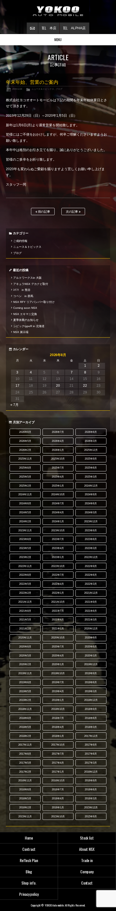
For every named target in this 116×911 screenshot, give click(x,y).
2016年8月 (25, 789)
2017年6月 (91, 753)
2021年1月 (58, 628)
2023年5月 (25, 548)
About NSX (87, 849)
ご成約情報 (20, 240)
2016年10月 (58, 780)
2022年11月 (25, 566)
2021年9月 (91, 601)
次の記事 (72, 211)
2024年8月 (25, 503)
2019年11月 (25, 673)
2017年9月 (91, 744)
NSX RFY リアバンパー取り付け (34, 301)
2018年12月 (91, 700)
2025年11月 (25, 458)
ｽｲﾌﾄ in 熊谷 (21, 289)
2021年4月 (58, 619)
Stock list (87, 838)
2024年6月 (91, 503)
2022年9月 (91, 566)
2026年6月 (91, 432)
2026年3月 (91, 441)
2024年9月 (91, 494)
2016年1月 (58, 807)
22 (85, 386)
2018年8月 (25, 718)
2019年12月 (91, 664)
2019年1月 (58, 700)
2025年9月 (91, 458)
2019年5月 (25, 691)
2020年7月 (58, 646)
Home (29, 838)
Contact (87, 883)
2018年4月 (58, 727)
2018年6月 (91, 718)
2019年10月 (58, 673)
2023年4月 (58, 548)
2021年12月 (91, 592)
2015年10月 (58, 816)
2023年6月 (91, 539)
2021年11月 (25, 601)
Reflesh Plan (29, 860)
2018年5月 (25, 727)
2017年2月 (25, 771)
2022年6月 (91, 574)
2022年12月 (91, 557)
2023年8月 (25, 539)
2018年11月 (25, 709)
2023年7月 (58, 539)
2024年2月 (25, 521)
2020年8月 (25, 646)
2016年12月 (91, 771)
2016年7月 (58, 789)
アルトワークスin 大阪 (27, 277)
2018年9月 (91, 709)
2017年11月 (25, 744)
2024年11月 (25, 494)
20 (58, 386)
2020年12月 (91, 628)
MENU (58, 39)
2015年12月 (91, 807)
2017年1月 (58, 771)
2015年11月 (25, 816)
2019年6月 (91, 682)
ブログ (59, 88)
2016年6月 (91, 789)
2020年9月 (91, 637)
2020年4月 (58, 655)
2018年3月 (91, 727)
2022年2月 (25, 592)
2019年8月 (25, 682)
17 (17, 386)
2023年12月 (91, 521)
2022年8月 (25, 574)
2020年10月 (58, 637)
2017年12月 (91, 736)
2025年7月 (58, 467)
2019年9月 (91, 673)
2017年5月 (25, 762)
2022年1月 (58, 592)
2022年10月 (58, 566)
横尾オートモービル (58, 11)
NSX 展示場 (20, 332)
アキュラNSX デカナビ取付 (30, 283)
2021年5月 (25, 619)
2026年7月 (58, 432)
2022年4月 (58, 583)
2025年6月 (91, 467)
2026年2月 (25, 450)
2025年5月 (25, 476)
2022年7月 (58, 574)
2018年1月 (58, 736)
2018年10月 (58, 709)
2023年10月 (58, 530)
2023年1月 (58, 557)
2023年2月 (25, 557)
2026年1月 (58, 450)
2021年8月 (25, 610)
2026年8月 (25, 432)
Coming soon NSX (25, 307)
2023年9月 (91, 530)
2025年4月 (58, 476)
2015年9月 (91, 816)
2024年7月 (58, 503)
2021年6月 (91, 610)
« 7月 (14, 405)
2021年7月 (58, 610)
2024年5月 (25, 512)
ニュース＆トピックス (43, 88)
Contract (28, 849)
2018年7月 (58, 718)
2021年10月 (58, 601)
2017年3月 (91, 762)
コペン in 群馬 (23, 296)
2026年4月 (58, 441)
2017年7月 (58, 753)
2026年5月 (25, 441)
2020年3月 (91, 655)
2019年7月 (58, 682)
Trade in (87, 860)
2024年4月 (58, 512)
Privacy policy (29, 894)
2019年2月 (25, 700)
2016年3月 (91, 798)
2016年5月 (25, 798)
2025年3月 (91, 476)
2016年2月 (25, 807)
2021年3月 (91, 619)
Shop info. (28, 883)
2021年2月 (25, 628)
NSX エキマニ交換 (25, 314)
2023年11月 (25, 530)
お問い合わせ (32, 28)
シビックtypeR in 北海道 (28, 326)
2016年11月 (25, 780)
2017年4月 (58, 762)
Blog (29, 871)
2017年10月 (58, 744)
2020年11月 (25, 637)
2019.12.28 (17, 88)
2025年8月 (25, 467)
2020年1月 (58, 664)
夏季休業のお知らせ (26, 319)
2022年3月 (91, 583)
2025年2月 (25, 485)
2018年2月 (25, 736)
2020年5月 (25, 655)
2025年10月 (58, 458)
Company (87, 871)
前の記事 (43, 211)
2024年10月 (58, 494)
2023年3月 (91, 548)
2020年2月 (25, 664)
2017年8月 (25, 753)
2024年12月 (91, 485)
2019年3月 (91, 691)
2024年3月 (91, 512)
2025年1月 (58, 485)
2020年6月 (91, 646)
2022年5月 (25, 583)
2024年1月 (58, 521)
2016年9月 (91, 780)
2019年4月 (58, 691)
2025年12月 (91, 450)
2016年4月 (58, 798)
